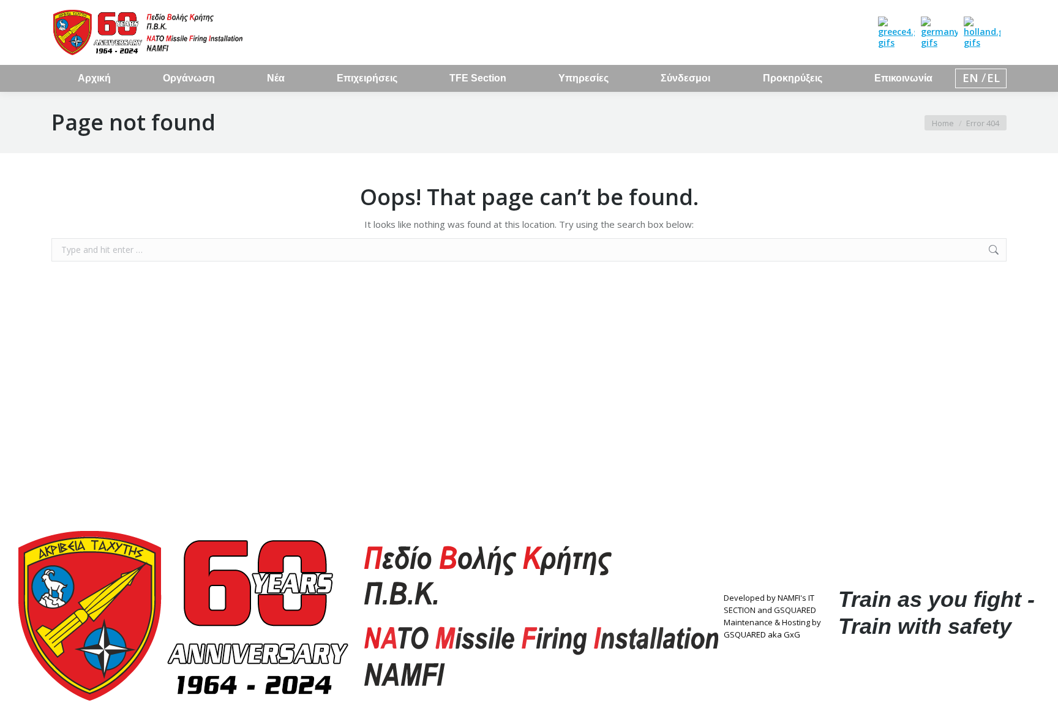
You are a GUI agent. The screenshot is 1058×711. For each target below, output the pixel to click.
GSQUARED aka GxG (762, 634)
